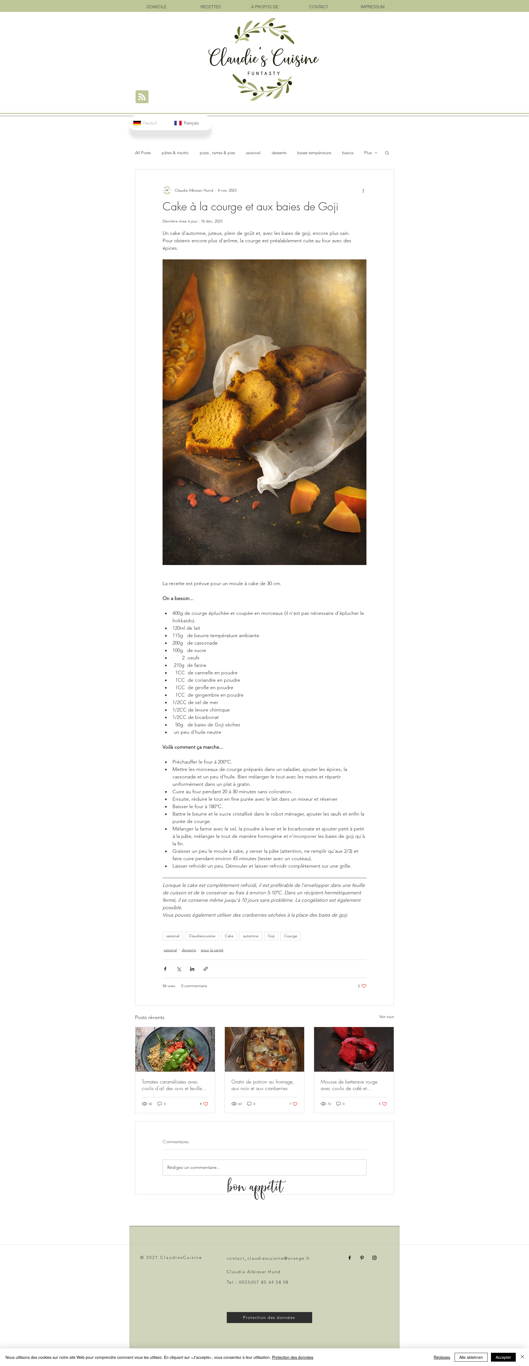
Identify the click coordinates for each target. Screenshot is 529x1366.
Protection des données (292, 1357)
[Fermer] (522, 1357)
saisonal (253, 152)
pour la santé (212, 949)
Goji (271, 935)
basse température (314, 152)
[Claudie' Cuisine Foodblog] (349, 1258)
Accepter (503, 1357)
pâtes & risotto (175, 152)
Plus (368, 152)
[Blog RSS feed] (142, 97)
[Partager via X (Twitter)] (178, 968)
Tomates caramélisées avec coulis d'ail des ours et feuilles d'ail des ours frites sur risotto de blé (173, 1084)
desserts (279, 152)
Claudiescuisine (202, 935)
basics (347, 152)
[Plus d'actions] (363, 190)
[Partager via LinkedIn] (192, 968)
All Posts (143, 152)
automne (250, 935)
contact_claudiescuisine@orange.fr (268, 1258)
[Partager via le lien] (205, 968)
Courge (290, 935)
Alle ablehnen (471, 1357)
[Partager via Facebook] (165, 968)
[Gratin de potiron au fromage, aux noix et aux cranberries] (264, 1049)
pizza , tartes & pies (217, 152)
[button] (387, 152)
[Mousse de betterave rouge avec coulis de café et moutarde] (354, 1049)
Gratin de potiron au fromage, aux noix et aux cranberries (262, 1084)
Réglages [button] (442, 1357)
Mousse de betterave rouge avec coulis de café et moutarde (349, 1084)
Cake (229, 935)
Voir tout (386, 1016)
